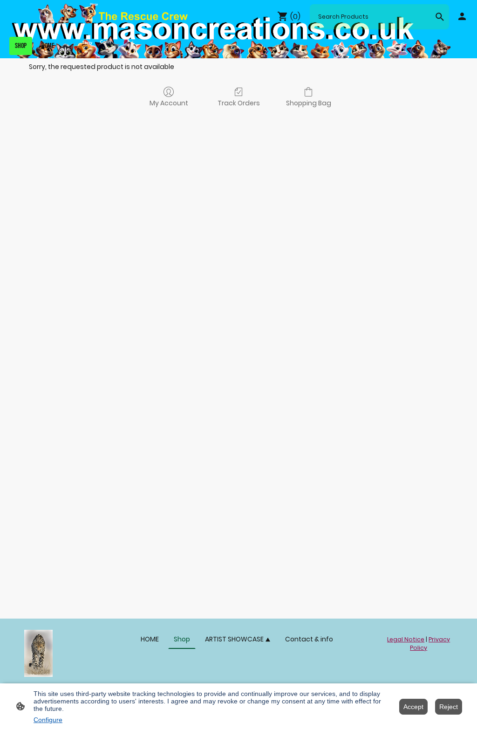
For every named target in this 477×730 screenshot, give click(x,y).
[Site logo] (38, 653)
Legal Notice (405, 639)
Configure (48, 719)
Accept (413, 706)
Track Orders (239, 102)
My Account (169, 102)
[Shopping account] (462, 16)
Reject (448, 706)
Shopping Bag (308, 102)
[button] (439, 16)
